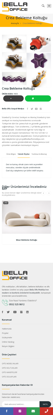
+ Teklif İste (13, 99)
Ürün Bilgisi (11, 154)
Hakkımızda (6, 328)
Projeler (5, 333)
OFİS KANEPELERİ (9, 372)
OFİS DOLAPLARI (9, 376)
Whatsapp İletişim (38, 98)
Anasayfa (15, 23)
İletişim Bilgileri (8, 346)
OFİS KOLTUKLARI (9, 368)
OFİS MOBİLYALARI (10, 363)
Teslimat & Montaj (39, 154)
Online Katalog (8, 342)
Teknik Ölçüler (24, 154)
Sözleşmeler (7, 337)
